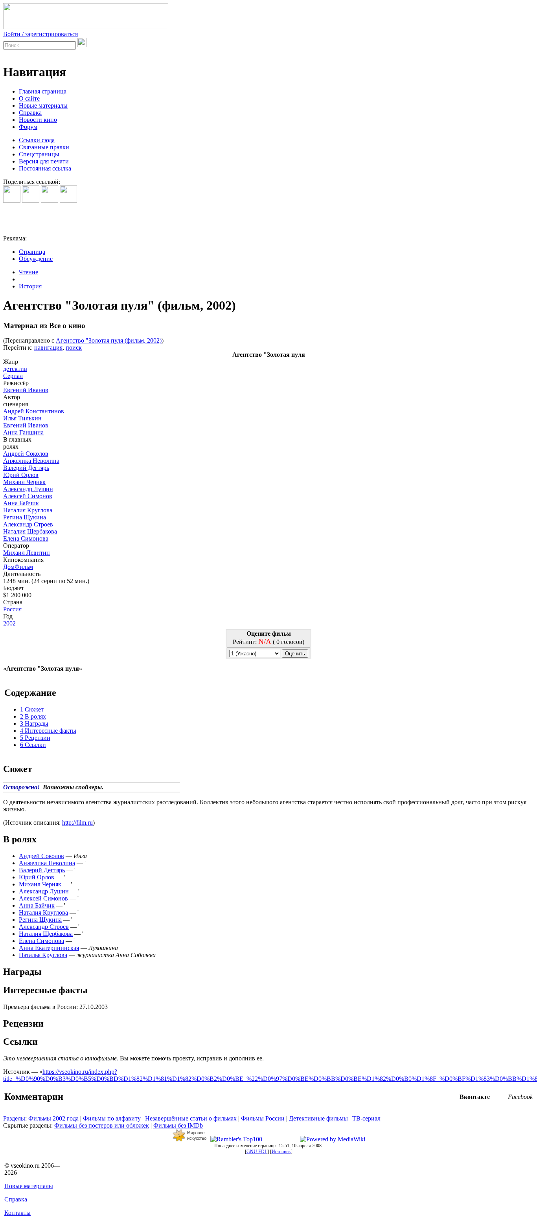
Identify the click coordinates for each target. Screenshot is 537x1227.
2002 (9, 623)
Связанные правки (44, 147)
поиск (74, 347)
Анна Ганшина (23, 432)
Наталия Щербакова (30, 531)
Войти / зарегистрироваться (40, 34)
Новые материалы (43, 105)
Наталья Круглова (43, 955)
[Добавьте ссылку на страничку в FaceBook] (11, 200)
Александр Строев (28, 524)
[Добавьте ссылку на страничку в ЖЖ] (68, 200)
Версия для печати (44, 161)
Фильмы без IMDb (178, 1125)
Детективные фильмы (318, 1118)
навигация (48, 347)
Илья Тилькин (22, 418)
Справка (30, 112)
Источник (281, 1151)
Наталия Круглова (27, 510)
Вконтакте (475, 1096)
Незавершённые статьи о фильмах (191, 1118)
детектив (15, 368)
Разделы (14, 1118)
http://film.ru (77, 822)
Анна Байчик (21, 503)
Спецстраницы (39, 154)
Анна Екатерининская (49, 948)
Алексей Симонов (27, 496)
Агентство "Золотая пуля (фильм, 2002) (109, 340)
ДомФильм (18, 566)
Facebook (520, 1096)
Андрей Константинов (33, 411)
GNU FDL (256, 1151)
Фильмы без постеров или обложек (101, 1125)
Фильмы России (263, 1118)
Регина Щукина (24, 517)
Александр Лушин (28, 489)
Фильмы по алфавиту (112, 1118)
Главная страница (42, 91)
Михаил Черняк (24, 482)
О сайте (29, 98)
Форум (28, 126)
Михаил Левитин (26, 552)
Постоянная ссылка (45, 168)
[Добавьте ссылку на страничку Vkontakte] (30, 200)
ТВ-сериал (366, 1118)
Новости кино (38, 119)
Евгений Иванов (25, 390)
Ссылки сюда (37, 140)
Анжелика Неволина (31, 460)
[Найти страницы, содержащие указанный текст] (82, 42)
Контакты (17, 1212)
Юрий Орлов (21, 474)
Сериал (13, 375)
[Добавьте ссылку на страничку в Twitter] (49, 200)
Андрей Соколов (25, 453)
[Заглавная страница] (85, 27)
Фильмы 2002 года (53, 1118)
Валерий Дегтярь (26, 467)
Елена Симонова (25, 538)
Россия (12, 609)
